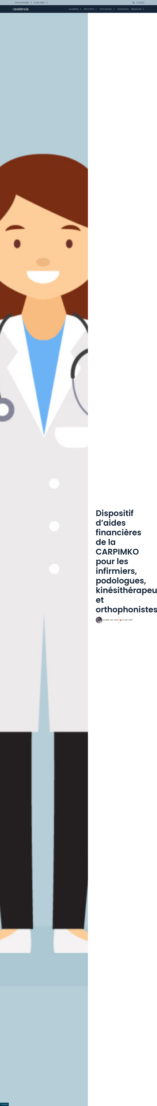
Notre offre (89, 9)
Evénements (123, 9)
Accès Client (39, 2)
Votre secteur (105, 9)
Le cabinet (73, 9)
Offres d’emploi (22, 2)
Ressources (136, 9)
